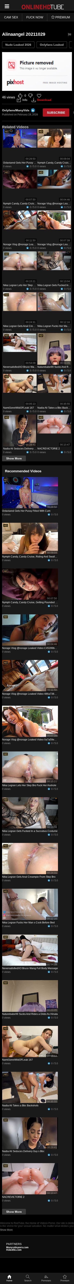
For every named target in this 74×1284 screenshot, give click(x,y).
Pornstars (46, 1280)
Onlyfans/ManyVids (15, 110)
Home (9, 1280)
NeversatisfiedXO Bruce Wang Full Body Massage (31, 367)
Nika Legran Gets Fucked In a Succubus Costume (30, 831)
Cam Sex (11, 17)
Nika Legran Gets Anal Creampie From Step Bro (30, 326)
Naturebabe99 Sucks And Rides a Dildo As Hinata (30, 1014)
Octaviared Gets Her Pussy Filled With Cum (27, 162)
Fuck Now (34, 17)
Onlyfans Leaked (52, 44)
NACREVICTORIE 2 (48, 448)
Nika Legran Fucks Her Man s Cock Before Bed (28, 922)
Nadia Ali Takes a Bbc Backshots (55, 407)
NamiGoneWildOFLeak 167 (18, 407)
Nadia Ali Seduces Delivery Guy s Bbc (24, 448)
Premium (64, 1280)
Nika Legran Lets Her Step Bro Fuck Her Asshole (30, 285)
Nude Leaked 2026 (18, 44)
